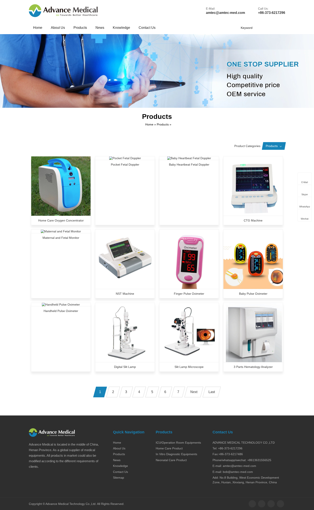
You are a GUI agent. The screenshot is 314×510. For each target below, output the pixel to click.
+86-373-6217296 (271, 13)
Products (80, 27)
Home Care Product (169, 448)
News (99, 27)
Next (193, 392)
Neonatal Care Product (171, 460)
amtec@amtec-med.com (225, 13)
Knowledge (121, 27)
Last (211, 392)
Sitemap (118, 477)
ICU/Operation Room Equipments (178, 442)
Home (37, 27)
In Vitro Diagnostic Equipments (176, 454)
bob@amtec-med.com (238, 472)
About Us (58, 27)
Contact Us (147, 27)
